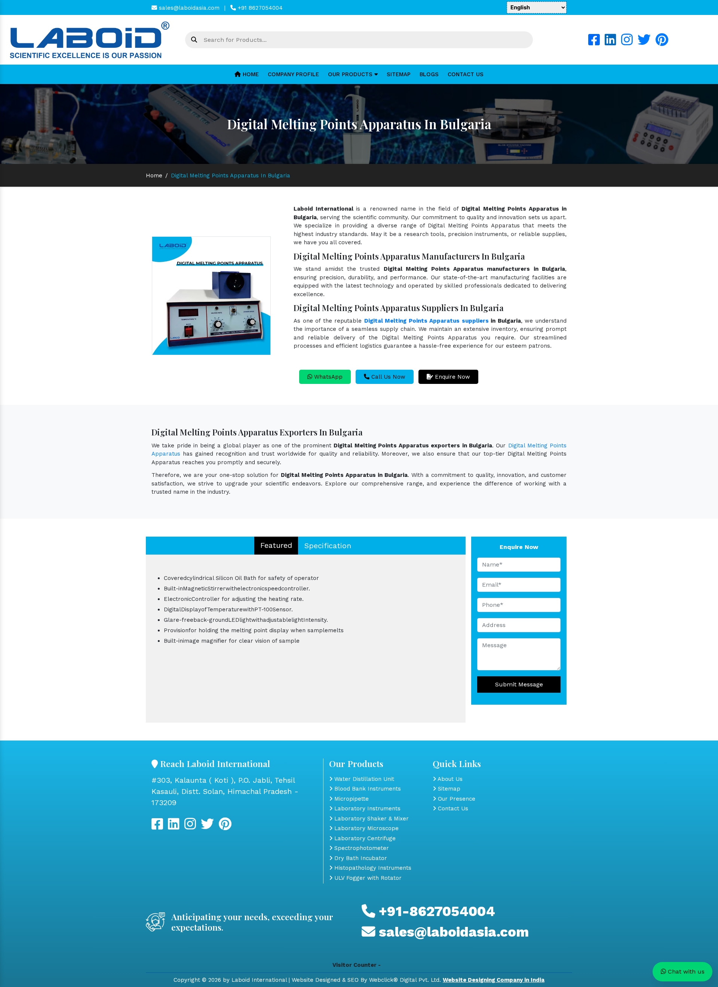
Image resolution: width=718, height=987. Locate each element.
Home (250, 74)
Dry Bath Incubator (359, 858)
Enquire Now (451, 376)
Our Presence (455, 798)
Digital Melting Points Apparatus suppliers (426, 320)
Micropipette (350, 798)
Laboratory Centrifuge (364, 838)
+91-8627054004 (435, 911)
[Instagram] (627, 42)
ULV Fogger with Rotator (367, 878)
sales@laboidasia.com (188, 7)
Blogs (429, 74)
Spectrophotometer (360, 848)
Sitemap (399, 74)
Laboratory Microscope (365, 828)
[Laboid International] (90, 39)
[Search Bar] (194, 40)
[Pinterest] (662, 42)
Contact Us (466, 74)
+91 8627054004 (259, 7)
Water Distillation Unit (363, 779)
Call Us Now (387, 376)
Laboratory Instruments (366, 808)
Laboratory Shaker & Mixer (370, 818)
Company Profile (293, 74)
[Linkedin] (610, 42)
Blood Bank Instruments (366, 788)
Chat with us (685, 971)
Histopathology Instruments (371, 868)
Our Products (351, 74)
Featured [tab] (276, 545)
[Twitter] (644, 42)
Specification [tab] (327, 545)
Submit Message (519, 684)
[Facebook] (594, 42)
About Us (449, 779)
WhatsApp (327, 376)
